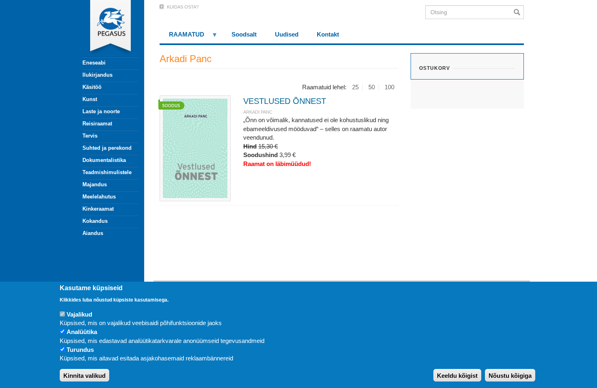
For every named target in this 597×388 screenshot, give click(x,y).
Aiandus (92, 233)
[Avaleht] (105, 28)
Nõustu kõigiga (510, 375)
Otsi (519, 12)
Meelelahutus (99, 197)
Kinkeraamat (98, 209)
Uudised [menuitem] (286, 34)
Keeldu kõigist (457, 375)
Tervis (89, 136)
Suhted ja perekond (107, 148)
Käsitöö (92, 87)
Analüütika (82, 332)
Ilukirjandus (97, 75)
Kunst (89, 99)
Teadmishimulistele (107, 172)
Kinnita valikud (84, 375)
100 (389, 87)
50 (371, 87)
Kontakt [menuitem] (328, 34)
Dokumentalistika (104, 160)
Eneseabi (94, 63)
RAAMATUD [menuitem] (182, 37)
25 (355, 87)
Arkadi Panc (258, 112)
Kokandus (95, 221)
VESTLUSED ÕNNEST (284, 101)
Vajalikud (79, 314)
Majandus (94, 184)
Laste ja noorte (101, 111)
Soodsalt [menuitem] (244, 34)
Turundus (80, 350)
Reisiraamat (97, 124)
